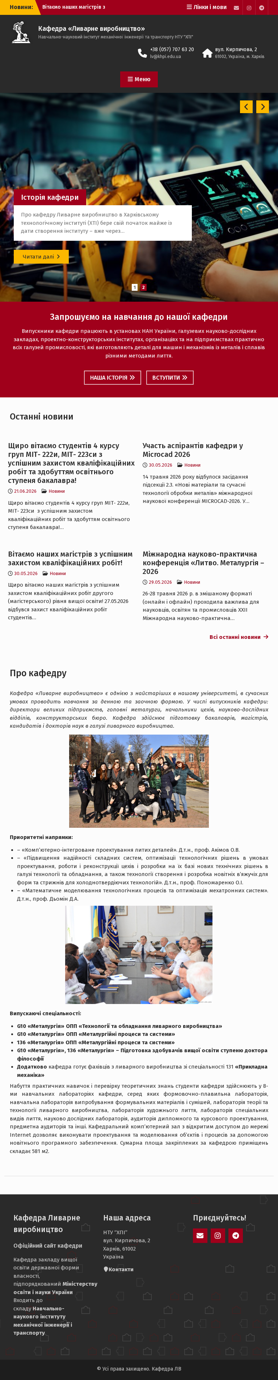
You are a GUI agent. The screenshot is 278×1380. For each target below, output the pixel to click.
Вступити (166, 377)
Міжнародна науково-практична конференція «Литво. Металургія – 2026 (203, 563)
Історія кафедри (50, 197)
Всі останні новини (237, 637)
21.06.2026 (25, 491)
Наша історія (108, 377)
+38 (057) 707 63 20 (172, 49)
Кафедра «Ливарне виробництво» (91, 29)
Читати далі (38, 256)
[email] (236, 7)
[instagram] (249, 7)
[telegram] (261, 7)
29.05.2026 (160, 582)
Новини (57, 491)
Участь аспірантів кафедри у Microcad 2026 (193, 450)
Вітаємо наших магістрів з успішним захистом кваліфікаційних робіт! (70, 558)
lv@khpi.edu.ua (165, 56)
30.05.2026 (160, 465)
